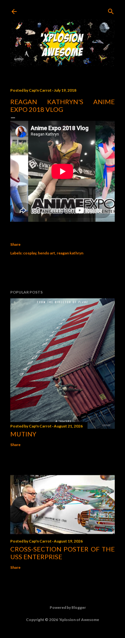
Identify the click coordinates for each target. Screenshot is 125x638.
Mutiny (23, 434)
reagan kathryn (70, 253)
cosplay (29, 253)
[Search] (111, 10)
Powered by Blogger (68, 607)
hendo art (46, 253)
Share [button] (15, 244)
